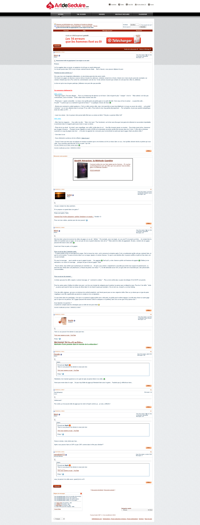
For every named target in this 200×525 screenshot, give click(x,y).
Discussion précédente (97, 490)
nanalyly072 (59, 454)
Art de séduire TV (141, 4)
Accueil (60, 14)
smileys (58, 504)
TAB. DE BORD (81, 14)
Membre (102, 14)
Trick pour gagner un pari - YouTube (65, 335)
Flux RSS (130, 4)
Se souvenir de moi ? (147, 25)
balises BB (59, 502)
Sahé (69, 195)
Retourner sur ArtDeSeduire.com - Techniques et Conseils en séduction (74, 24)
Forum (152, 4)
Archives (141, 518)
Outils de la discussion (130, 49)
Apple (70, 320)
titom (56, 55)
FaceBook (113, 4)
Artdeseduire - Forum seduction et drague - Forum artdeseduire (120, 518)
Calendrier (143, 14)
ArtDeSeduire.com (97, 518)
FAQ (84, 30)
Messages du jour (107, 30)
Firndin (57, 354)
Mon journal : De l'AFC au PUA (68, 342)
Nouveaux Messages (122, 14)
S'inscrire (66, 30)
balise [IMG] (59, 505)
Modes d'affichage (144, 49)
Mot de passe (126, 27)
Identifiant (125, 24)
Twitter (122, 4)
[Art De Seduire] (55, 24)
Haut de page (148, 518)
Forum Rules (57, 509)
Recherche (139, 30)
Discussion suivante (109, 490)
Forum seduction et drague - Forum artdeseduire (68, 26)
